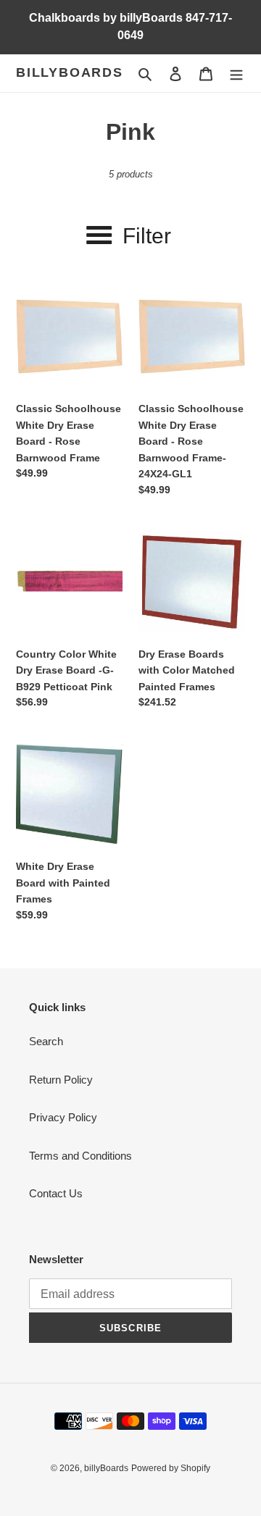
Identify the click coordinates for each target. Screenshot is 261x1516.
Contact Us (56, 1193)
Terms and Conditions (80, 1155)
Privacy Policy (63, 1117)
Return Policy (61, 1079)
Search (46, 1041)
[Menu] (236, 73)
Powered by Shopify (170, 1468)
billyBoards (69, 72)
